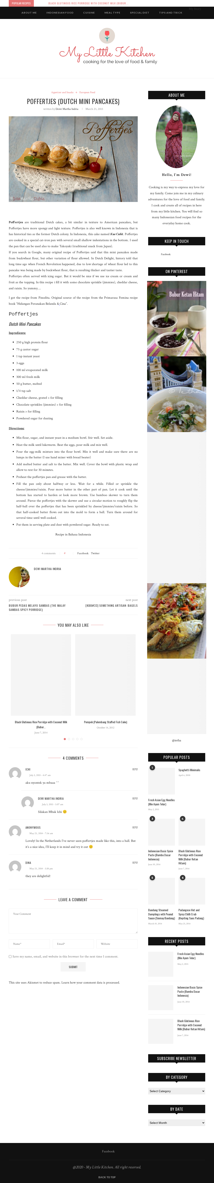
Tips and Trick (170, 12)
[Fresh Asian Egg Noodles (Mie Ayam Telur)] (161, 781)
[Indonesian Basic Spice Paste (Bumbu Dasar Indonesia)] (161, 832)
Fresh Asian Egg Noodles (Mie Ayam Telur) (161, 802)
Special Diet (139, 12)
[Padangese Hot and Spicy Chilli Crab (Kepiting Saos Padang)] (191, 891)
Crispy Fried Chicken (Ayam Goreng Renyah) (76, 3)
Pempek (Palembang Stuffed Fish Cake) (105, 722)
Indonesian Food (60, 12)
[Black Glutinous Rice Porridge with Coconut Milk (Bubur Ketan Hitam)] (41, 675)
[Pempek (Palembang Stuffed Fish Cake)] (105, 675)
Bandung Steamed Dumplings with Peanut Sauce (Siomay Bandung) (161, 914)
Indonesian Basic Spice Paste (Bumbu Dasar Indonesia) (160, 855)
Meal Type (112, 12)
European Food (87, 92)
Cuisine (89, 12)
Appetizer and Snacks (62, 92)
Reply (135, 769)
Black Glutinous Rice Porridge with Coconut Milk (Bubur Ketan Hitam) (190, 857)
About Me (29, 12)
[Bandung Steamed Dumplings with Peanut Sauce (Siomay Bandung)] (161, 891)
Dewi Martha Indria (67, 109)
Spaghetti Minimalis (189, 770)
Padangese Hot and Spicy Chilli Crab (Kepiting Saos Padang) (191, 914)
